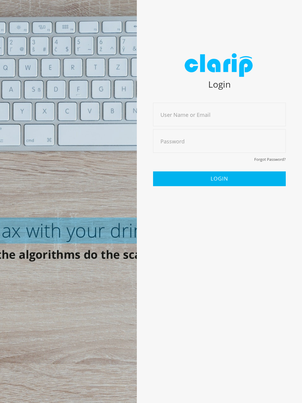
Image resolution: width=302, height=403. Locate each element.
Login (219, 178)
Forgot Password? (270, 159)
